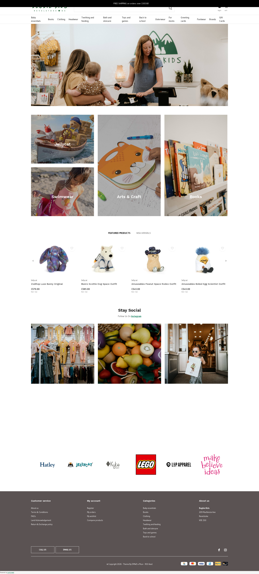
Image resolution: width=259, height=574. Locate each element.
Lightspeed (10, 572)
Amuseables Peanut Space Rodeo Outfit (153, 284)
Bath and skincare (107, 19)
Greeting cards (185, 19)
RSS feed (148, 564)
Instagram (136, 316)
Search (170, 8)
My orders (91, 512)
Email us (67, 549)
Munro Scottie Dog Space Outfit (99, 284)
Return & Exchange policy (41, 524)
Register (90, 508)
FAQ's (33, 516)
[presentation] (33, 261)
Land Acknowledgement (41, 520)
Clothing (61, 19)
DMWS (134, 564)
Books (51, 19)
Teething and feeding (87, 19)
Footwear (201, 19)
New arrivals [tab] (143, 233)
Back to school (142, 19)
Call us (42, 549)
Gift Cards (222, 19)
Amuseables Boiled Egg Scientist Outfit (203, 284)
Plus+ (141, 564)
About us (35, 508)
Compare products (95, 520)
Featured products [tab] (119, 233)
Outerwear (160, 19)
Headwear (73, 19)
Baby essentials (36, 19)
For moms (171, 19)
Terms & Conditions (39, 512)
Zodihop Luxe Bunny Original (47, 284)
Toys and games (126, 19)
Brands (212, 19)
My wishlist (91, 516)
